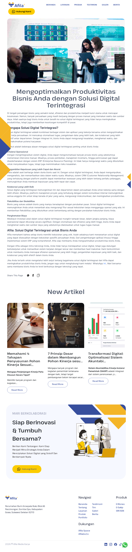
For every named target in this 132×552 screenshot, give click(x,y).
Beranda (83, 504)
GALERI (105, 4)
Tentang (83, 507)
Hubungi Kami (28, 469)
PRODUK (78, 4)
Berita (95, 514)
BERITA (116, 4)
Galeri (95, 510)
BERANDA (51, 4)
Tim (94, 507)
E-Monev (120, 504)
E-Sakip (119, 507)
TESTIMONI (92, 4)
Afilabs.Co (84, 534)
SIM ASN (120, 510)
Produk (82, 514)
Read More (17, 390)
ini (105, 263)
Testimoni (97, 504)
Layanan (83, 510)
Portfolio (83, 517)
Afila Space (84, 530)
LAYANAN (64, 4)
